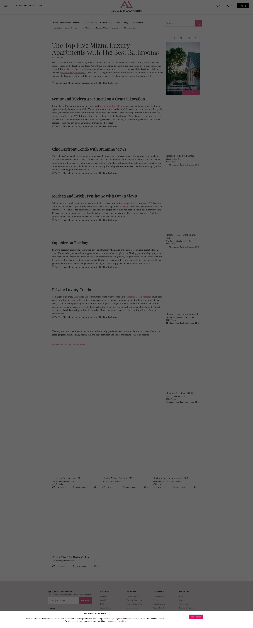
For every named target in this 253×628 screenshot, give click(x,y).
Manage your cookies (117, 621)
